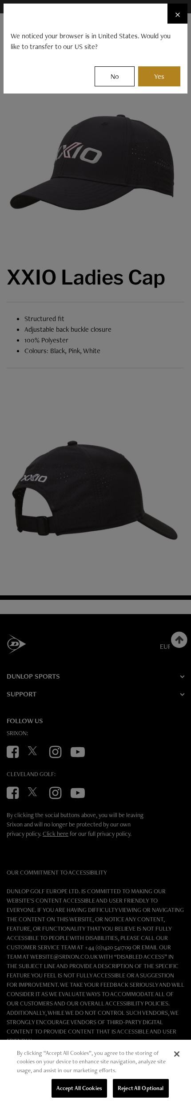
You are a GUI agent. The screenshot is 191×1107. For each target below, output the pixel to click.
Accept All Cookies (79, 1088)
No (115, 76)
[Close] (177, 1054)
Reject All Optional (140, 1088)
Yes (159, 76)
